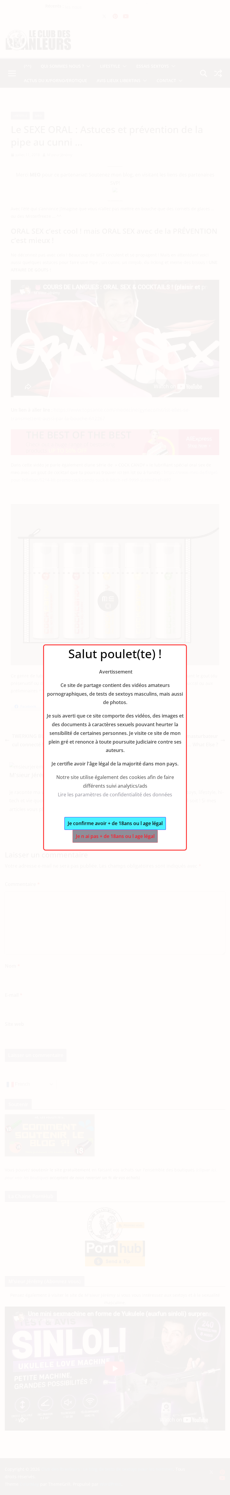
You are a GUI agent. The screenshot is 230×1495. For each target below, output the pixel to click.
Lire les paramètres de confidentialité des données (115, 794)
